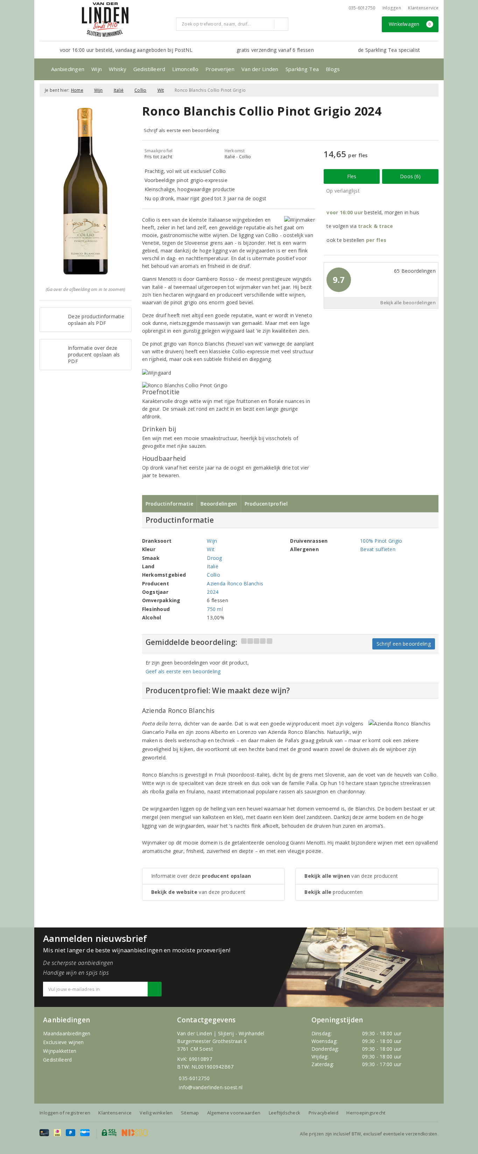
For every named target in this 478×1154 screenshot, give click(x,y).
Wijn (96, 68)
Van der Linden (260, 68)
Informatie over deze (201, 876)
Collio (140, 90)
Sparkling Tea (302, 68)
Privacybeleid (323, 1113)
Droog (214, 558)
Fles (352, 176)
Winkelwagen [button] (410, 24)
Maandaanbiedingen (67, 1033)
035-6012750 (194, 1078)
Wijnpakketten (59, 1051)
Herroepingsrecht (365, 1113)
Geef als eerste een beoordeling (183, 671)
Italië (119, 90)
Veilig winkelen (156, 1113)
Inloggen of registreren (65, 1113)
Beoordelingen (219, 503)
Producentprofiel (266, 503)
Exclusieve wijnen (63, 1042)
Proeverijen (219, 68)
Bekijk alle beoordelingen (408, 303)
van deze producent (198, 892)
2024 (212, 592)
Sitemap (190, 1113)
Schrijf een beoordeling (404, 643)
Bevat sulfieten (377, 549)
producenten (333, 892)
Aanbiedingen (67, 68)
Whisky (117, 68)
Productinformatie (170, 503)
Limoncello (185, 68)
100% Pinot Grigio (381, 540)
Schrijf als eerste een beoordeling (181, 130)
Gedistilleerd (149, 68)
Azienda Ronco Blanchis (235, 583)
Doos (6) (410, 176)
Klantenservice (423, 8)
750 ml (215, 609)
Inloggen (391, 8)
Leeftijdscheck (285, 1113)
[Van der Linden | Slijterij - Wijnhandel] (105, 19)
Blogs (333, 68)
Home (77, 90)
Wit (160, 90)
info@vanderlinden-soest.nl (210, 1087)
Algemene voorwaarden (233, 1113)
